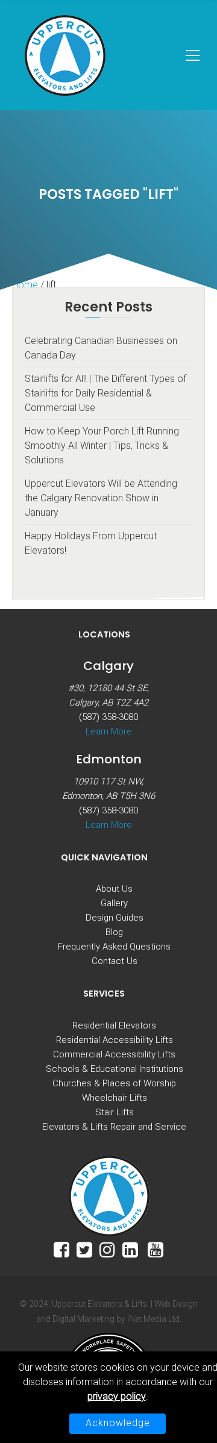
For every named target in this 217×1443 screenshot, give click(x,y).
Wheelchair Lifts (114, 1097)
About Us (114, 888)
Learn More (109, 731)
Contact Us (114, 961)
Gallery (114, 903)
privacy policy (116, 1396)
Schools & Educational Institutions (114, 1068)
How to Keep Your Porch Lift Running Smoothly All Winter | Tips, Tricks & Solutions (102, 445)
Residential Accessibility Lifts (114, 1040)
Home (25, 284)
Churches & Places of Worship (114, 1083)
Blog (114, 932)
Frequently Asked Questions (114, 946)
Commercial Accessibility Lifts (114, 1054)
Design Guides (114, 917)
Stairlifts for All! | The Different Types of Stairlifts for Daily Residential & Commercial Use (105, 393)
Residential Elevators (114, 1025)
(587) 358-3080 (108, 717)
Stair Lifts (114, 1112)
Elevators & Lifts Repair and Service (114, 1126)
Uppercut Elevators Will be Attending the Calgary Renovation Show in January (101, 498)
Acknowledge (118, 1423)
